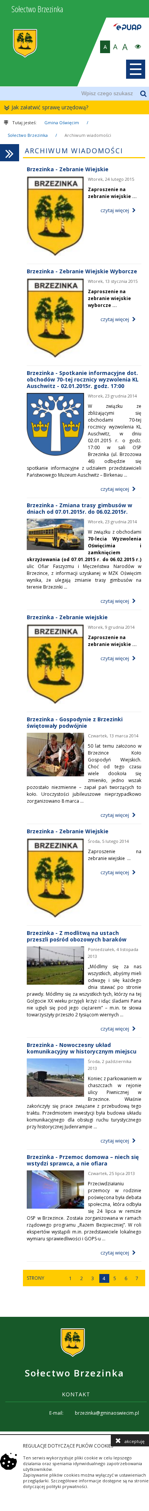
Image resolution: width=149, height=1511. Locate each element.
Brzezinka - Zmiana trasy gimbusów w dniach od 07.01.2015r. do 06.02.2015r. (79, 508)
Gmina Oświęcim (61, 122)
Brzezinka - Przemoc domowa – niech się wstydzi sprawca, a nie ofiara (83, 1160)
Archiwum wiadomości (88, 135)
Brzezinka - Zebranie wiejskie (67, 617)
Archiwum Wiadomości (74, 150)
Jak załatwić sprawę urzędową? (49, 107)
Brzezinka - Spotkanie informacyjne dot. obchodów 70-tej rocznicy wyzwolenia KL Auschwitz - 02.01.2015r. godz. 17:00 (83, 379)
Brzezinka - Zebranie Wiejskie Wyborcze (82, 271)
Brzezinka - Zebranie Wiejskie (68, 169)
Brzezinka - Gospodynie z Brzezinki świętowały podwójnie (75, 722)
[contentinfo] (74, 1374)
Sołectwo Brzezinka (28, 135)
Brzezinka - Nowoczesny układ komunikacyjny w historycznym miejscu (81, 1048)
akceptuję (134, 1441)
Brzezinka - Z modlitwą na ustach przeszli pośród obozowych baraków (76, 936)
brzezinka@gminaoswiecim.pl (107, 1413)
